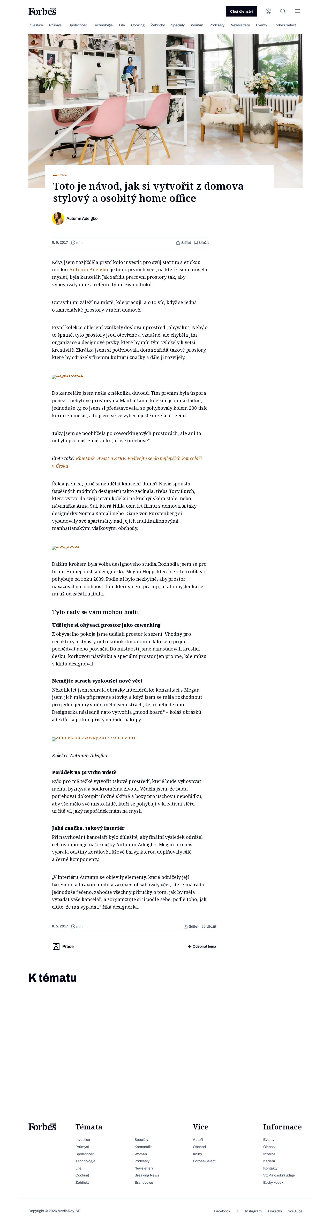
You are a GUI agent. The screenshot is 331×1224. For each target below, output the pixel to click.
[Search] (283, 11)
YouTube (295, 1211)
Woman (197, 25)
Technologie (103, 25)
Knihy (197, 1154)
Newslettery (240, 25)
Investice (35, 25)
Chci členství (241, 11)
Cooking (138, 25)
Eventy (261, 25)
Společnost (78, 25)
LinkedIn (275, 1211)
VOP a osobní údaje (279, 1175)
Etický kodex (273, 1182)
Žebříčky (158, 25)
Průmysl (55, 25)
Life (122, 25)
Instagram (253, 1211)
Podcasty (216, 25)
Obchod (199, 1147)
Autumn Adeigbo (88, 269)
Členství (269, 1147)
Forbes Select (284, 25)
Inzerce (269, 1154)
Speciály (178, 25)
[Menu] (297, 11)
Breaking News (146, 1175)
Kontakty (270, 1168)
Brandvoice (143, 1182)
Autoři (198, 1140)
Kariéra (269, 1161)
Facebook (222, 1211)
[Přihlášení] (268, 11)
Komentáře (143, 1147)
